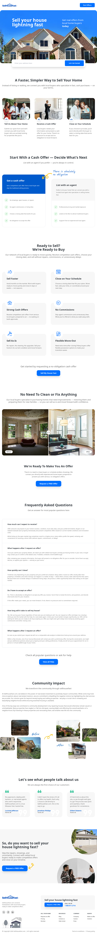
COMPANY (76, 913)
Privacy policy (90, 931)
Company (76, 916)
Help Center (62, 921)
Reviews (43, 921)
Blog (60, 916)
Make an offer (91, 916)
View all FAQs (48, 662)
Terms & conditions (78, 931)
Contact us (62, 919)
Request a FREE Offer (48, 484)
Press (74, 921)
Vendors (89, 919)
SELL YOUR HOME (46, 913)
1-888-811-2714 (70, 906)
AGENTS (89, 913)
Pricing (43, 919)
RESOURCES (62, 913)
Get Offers (87, 5)
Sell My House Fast (48, 373)
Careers (75, 919)
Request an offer (45, 916)
